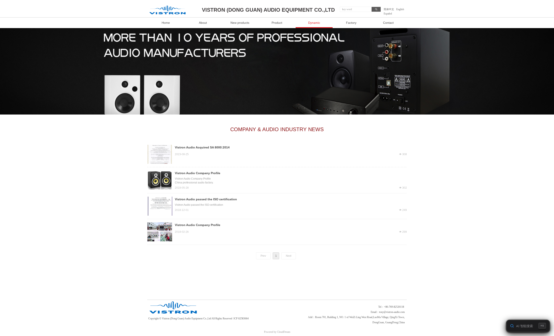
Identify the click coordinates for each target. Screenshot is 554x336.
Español (388, 13)
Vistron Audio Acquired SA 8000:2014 (202, 147)
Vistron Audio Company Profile (197, 173)
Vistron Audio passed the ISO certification (206, 199)
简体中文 (389, 9)
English (400, 9)
